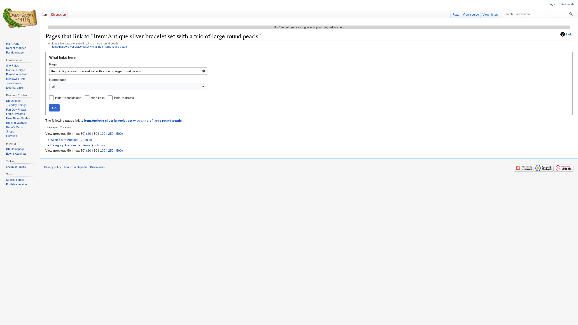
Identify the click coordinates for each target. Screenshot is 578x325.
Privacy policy (52, 167)
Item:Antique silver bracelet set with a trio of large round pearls (89, 46)
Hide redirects (124, 98)
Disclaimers (97, 167)
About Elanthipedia (75, 167)
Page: (53, 64)
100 (102, 133)
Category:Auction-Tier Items (70, 145)
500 (119, 133)
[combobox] (128, 71)
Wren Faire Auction (64, 140)
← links (86, 140)
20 (89, 133)
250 (111, 133)
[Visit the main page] (20, 18)
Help (569, 34)
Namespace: (58, 79)
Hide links (98, 98)
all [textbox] (53, 86)
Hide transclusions (68, 98)
